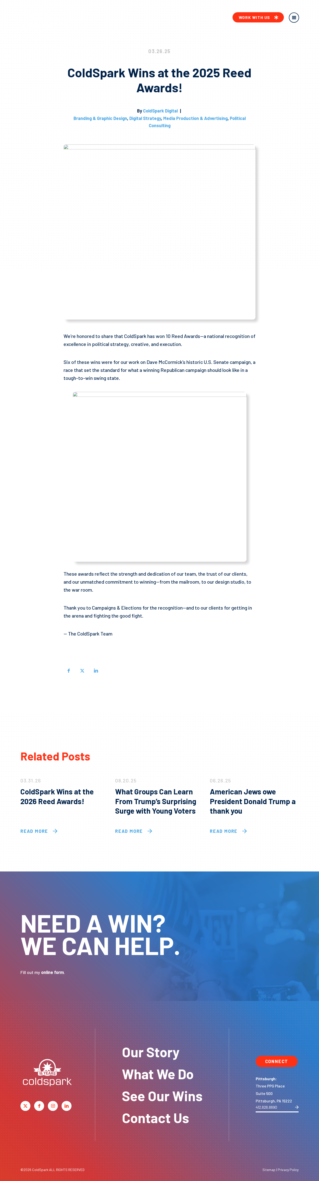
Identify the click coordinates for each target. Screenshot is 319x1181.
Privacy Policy (288, 1170)
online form (52, 972)
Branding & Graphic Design (100, 118)
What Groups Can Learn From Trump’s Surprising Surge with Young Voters (155, 801)
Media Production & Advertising (195, 118)
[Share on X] (82, 670)
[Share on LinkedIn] (96, 670)
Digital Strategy (145, 118)
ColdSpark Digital (160, 110)
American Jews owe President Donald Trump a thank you (253, 801)
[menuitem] (258, 17)
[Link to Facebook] (39, 1106)
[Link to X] (25, 1106)
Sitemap (268, 1170)
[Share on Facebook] (69, 670)
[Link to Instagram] (53, 1106)
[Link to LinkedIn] (67, 1106)
